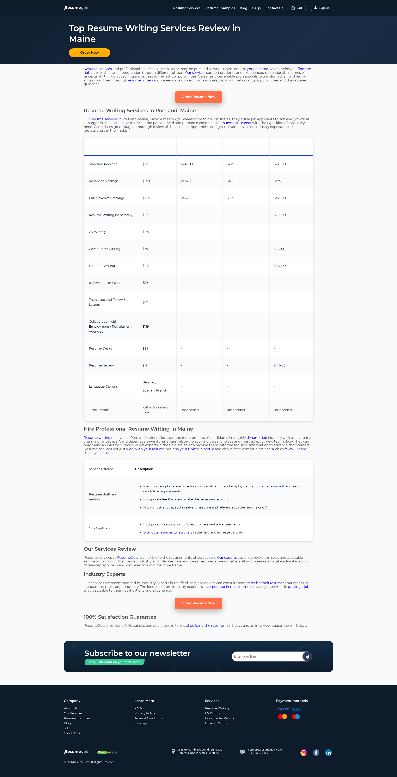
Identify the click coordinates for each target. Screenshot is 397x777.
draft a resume (269, 486)
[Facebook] (316, 752)
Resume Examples (220, 8)
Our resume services (101, 119)
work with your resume (145, 449)
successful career (237, 123)
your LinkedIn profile (197, 449)
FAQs (256, 8)
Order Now (89, 53)
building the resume (207, 626)
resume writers (140, 80)
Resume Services (187, 8)
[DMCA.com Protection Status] (107, 753)
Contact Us (274, 8)
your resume (257, 69)
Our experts (227, 558)
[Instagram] (303, 752)
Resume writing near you (105, 438)
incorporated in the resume (226, 587)
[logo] (77, 752)
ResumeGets (128, 558)
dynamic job (257, 438)
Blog (243, 8)
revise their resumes (268, 583)
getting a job (298, 587)
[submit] (307, 656)
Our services (195, 73)
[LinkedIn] (328, 752)
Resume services (98, 69)
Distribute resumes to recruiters (167, 532)
